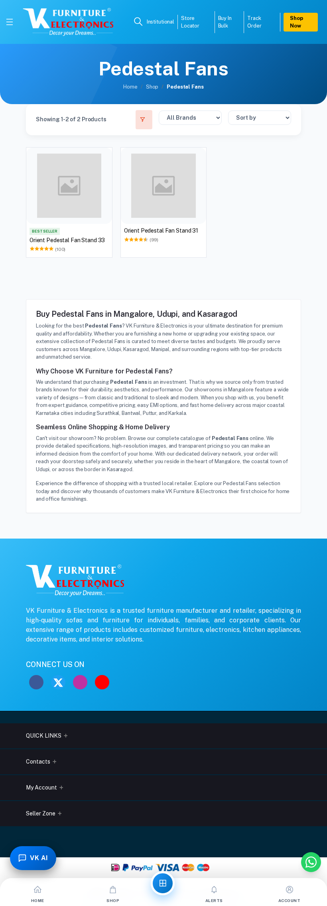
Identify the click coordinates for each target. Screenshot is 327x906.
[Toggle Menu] (9, 22)
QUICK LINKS (43, 735)
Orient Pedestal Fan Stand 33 (67, 240)
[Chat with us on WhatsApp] (311, 862)
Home (130, 87)
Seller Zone (40, 813)
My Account (41, 787)
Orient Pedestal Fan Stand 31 (161, 230)
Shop (152, 87)
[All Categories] (163, 883)
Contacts (38, 761)
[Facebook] (36, 682)
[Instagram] (80, 682)
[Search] (138, 22)
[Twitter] (58, 682)
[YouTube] (102, 682)
